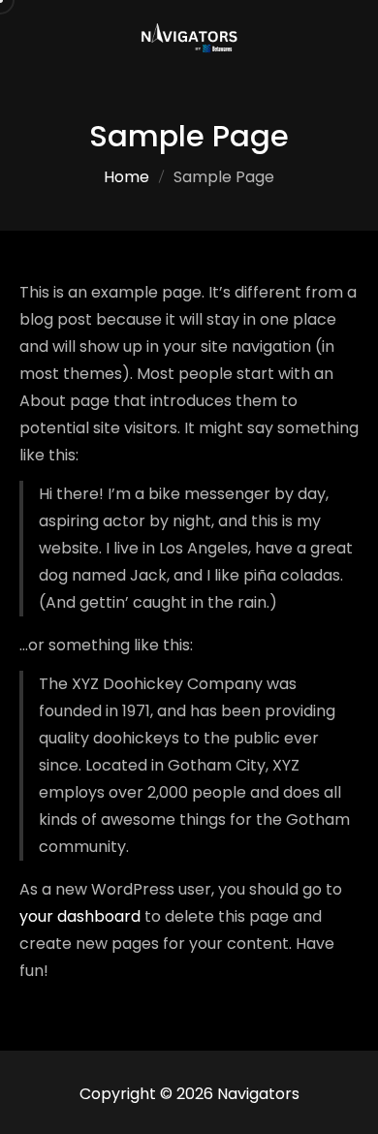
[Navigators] (189, 37)
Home (126, 177)
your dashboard (80, 916)
